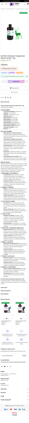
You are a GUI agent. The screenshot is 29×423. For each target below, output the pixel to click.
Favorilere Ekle (12, 317)
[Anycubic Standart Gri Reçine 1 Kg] (7, 310)
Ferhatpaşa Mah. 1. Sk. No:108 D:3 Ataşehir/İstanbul (8, 374)
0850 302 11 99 (4, 380)
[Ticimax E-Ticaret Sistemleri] (14, 415)
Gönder (24, 355)
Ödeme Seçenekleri (6, 290)
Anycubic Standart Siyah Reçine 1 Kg (21, 321)
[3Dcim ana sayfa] (15, 4)
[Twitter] (10, 366)
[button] (6, 318)
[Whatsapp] (7, 366)
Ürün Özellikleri (5, 101)
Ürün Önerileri (4, 294)
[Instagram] (2, 366)
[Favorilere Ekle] (26, 81)
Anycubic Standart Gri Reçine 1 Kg (6, 321)
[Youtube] (5, 366)
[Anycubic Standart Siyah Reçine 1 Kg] (21, 310)
